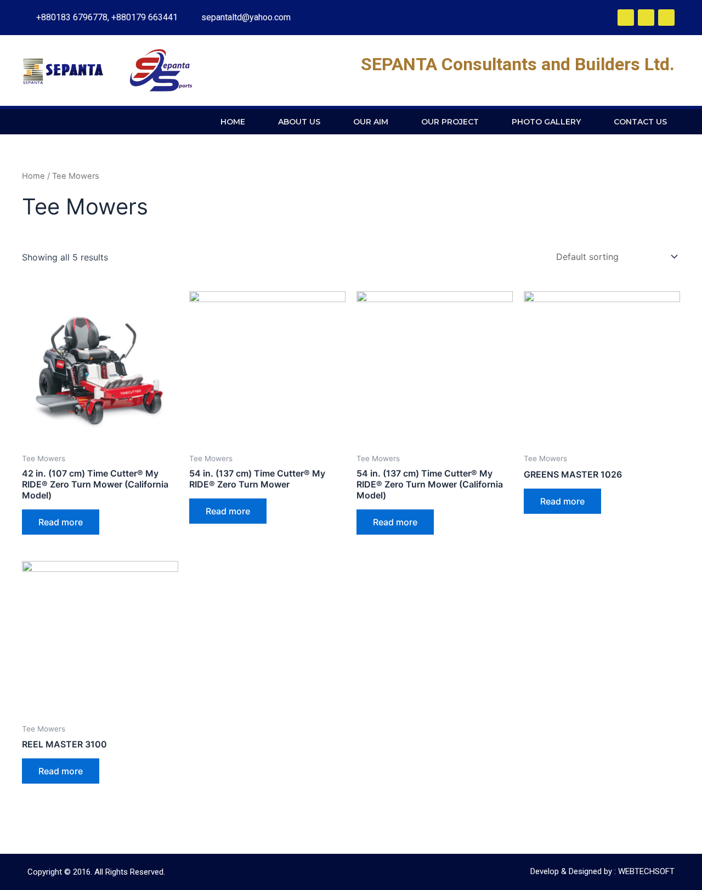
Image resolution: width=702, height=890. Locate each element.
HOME (232, 122)
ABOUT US (299, 122)
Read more (60, 522)
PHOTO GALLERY (546, 122)
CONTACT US (640, 122)
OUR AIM (370, 122)
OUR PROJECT (450, 122)
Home (33, 176)
